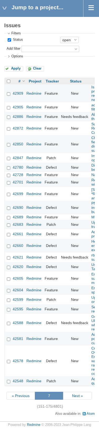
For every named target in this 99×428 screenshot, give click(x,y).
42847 (18, 158)
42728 (18, 175)
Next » (77, 396)
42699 (18, 194)
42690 (18, 207)
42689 (18, 217)
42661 (18, 234)
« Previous (21, 396)
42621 (18, 257)
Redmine (33, 93)
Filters (16, 33)
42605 (18, 278)
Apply (16, 68)
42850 (18, 144)
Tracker (52, 81)
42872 (18, 128)
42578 (18, 361)
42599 (18, 299)
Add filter (13, 48)
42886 (18, 116)
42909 (18, 93)
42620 (18, 267)
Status (17, 40)
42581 (18, 339)
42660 (18, 245)
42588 (18, 323)
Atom (91, 414)
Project (35, 81)
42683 (18, 224)
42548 (18, 381)
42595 (18, 309)
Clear (37, 68)
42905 (18, 107)
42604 (18, 290)
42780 (18, 167)
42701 (18, 182)
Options (17, 56)
